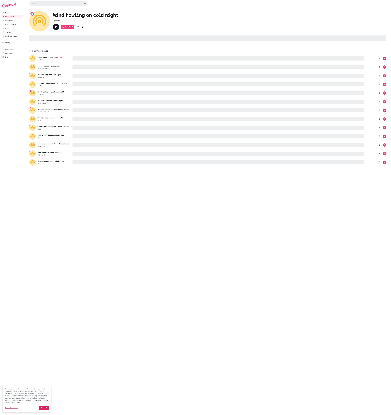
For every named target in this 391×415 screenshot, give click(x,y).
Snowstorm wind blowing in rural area (52, 83)
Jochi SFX (57, 21)
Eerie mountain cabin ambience (49, 152)
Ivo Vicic (40, 60)
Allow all (44, 408)
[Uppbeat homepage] (12, 5)
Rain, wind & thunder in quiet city (50, 135)
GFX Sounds (41, 155)
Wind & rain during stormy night (50, 118)
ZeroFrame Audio (43, 68)
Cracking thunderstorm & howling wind (53, 126)
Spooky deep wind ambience (48, 66)
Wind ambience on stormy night (50, 100)
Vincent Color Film (43, 103)
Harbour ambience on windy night (50, 161)
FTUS (39, 120)
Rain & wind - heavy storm (47, 57)
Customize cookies (11, 408)
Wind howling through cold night (50, 92)
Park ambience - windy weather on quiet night (53, 144)
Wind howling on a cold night (49, 75)
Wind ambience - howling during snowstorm (53, 109)
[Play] (56, 27)
